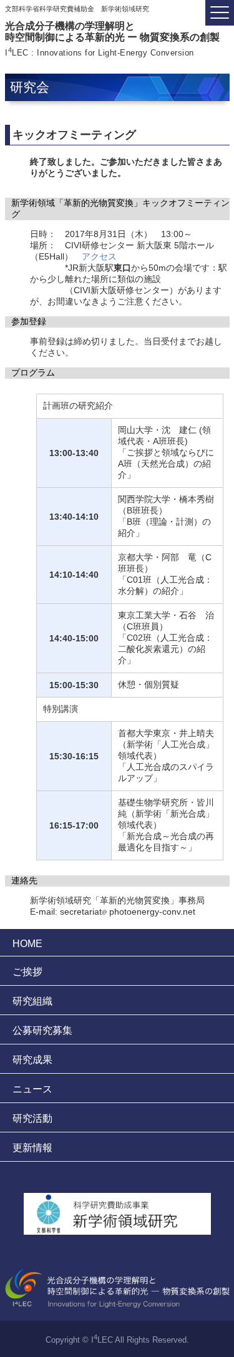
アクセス (99, 256)
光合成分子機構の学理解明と (112, 31)
